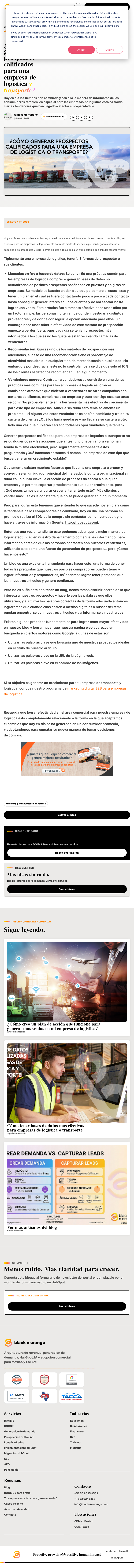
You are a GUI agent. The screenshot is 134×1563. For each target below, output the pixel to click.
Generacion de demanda (19, 1431)
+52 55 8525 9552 (86, 1493)
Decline (110, 49)
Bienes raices (78, 1426)
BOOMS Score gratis (17, 1492)
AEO (7, 1464)
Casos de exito (13, 1503)
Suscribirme (67, 889)
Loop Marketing (14, 1442)
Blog (7, 1487)
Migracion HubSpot (16, 1453)
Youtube (111, 1551)
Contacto (10, 1514)
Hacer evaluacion (67, 852)
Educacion (77, 1420)
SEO (7, 1458)
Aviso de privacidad (16, 1509)
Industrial (76, 1448)
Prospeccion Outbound (19, 1437)
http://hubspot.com (81, 522)
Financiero (77, 1431)
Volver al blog (67, 814)
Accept (81, 49)
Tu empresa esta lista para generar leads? (30, 1498)
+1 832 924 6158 (84, 1498)
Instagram (117, 1557)
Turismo (75, 1442)
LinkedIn (124, 1551)
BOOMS (9, 1420)
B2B (72, 1437)
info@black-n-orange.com (91, 1504)
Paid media (11, 1469)
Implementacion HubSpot (20, 1448)
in (73, 117)
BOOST (9, 1426)
